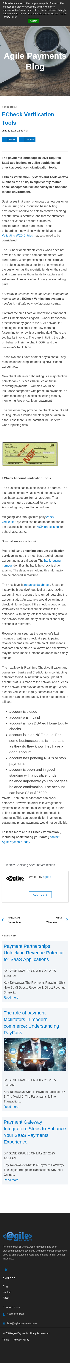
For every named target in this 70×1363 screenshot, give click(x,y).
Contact (7, 1292)
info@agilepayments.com (22, 1323)
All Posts (40, 895)
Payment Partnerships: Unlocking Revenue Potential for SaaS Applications (34, 952)
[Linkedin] (13, 1269)
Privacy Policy (21, 1339)
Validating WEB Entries (17, 235)
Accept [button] (33, 20)
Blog (5, 1286)
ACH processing (48, 526)
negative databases (37, 584)
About (6, 1297)
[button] (9, 139)
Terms (5, 1339)
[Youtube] (21, 1269)
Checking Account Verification (35, 865)
